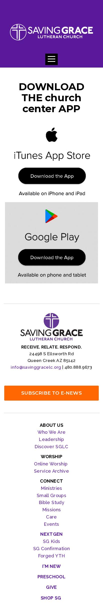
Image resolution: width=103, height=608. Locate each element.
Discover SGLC (51, 446)
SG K (48, 541)
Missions (51, 509)
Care (51, 517)
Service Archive (51, 471)
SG (37, 548)
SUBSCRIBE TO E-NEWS (51, 393)
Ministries (51, 488)
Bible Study (51, 502)
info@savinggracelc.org (36, 367)
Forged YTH (51, 555)
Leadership (51, 439)
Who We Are (52, 432)
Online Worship (51, 463)
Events (51, 524)
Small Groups (51, 495)
